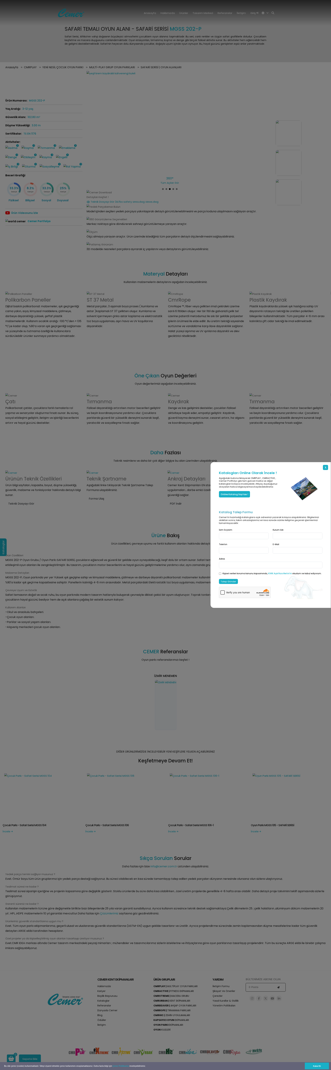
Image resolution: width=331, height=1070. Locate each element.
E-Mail (276, 544)
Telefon (223, 544)
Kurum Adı (278, 529)
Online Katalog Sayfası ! (234, 494)
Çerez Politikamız (121, 1066)
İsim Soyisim (225, 529)
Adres (222, 558)
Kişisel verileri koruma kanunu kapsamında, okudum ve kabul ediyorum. (272, 573)
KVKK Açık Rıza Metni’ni (280, 573)
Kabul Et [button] (317, 1066)
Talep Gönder (228, 581)
